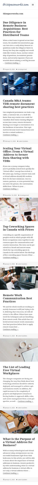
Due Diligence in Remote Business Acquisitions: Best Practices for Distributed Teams (16, 29)
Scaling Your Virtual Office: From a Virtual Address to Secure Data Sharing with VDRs (18, 154)
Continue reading (12, 63)
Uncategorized (22, 69)
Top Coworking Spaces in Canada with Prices (18, 228)
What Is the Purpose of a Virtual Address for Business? (19, 442)
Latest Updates (23, 141)
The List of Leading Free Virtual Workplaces (16, 370)
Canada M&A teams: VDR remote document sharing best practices (19, 104)
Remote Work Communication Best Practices (17, 298)
